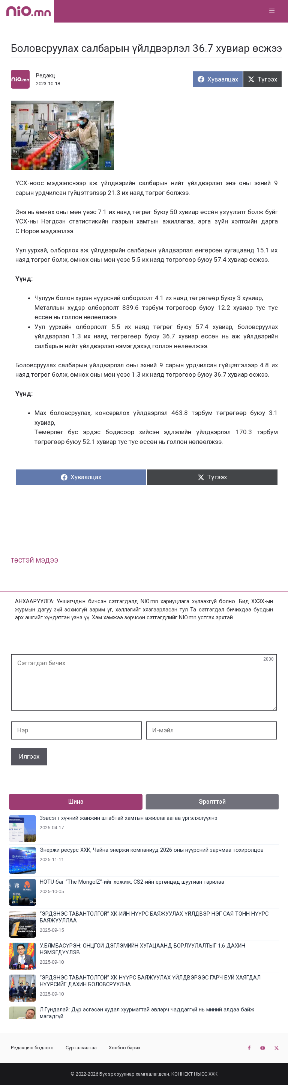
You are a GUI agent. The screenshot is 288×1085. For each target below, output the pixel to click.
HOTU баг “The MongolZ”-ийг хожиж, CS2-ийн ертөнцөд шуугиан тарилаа (132, 882)
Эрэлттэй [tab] (212, 801)
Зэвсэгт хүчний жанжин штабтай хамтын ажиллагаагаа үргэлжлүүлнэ (129, 818)
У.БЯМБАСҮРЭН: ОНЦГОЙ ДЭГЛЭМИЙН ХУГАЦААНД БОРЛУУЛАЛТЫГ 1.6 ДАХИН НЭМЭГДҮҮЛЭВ (142, 949)
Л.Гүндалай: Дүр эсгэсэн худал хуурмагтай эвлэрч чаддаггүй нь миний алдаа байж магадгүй (147, 1013)
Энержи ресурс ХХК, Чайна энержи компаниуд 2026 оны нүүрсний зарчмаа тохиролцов (152, 850)
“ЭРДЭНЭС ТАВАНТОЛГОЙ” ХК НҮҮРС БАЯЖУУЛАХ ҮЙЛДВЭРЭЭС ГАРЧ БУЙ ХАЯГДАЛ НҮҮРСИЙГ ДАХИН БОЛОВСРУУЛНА (150, 981)
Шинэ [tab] (76, 801)
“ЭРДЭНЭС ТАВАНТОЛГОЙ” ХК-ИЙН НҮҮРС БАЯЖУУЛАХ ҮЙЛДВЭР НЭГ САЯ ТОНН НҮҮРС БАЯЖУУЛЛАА (154, 917)
